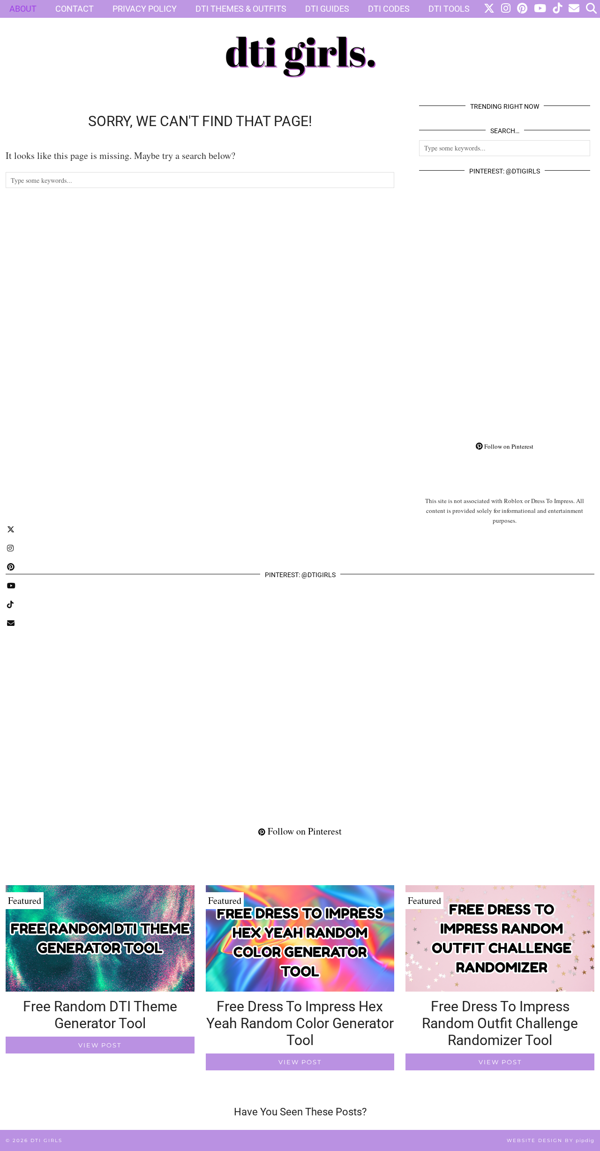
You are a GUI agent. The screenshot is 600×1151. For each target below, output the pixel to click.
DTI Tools (449, 9)
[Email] (574, 9)
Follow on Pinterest (508, 446)
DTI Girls (46, 1140)
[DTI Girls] (300, 45)
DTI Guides (327, 9)
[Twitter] (489, 9)
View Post (99, 1045)
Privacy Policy (144, 9)
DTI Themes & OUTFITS (240, 9)
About (23, 9)
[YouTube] (540, 9)
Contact (74, 9)
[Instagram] (505, 9)
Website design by (550, 1140)
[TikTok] (557, 9)
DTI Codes (389, 9)
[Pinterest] (522, 9)
